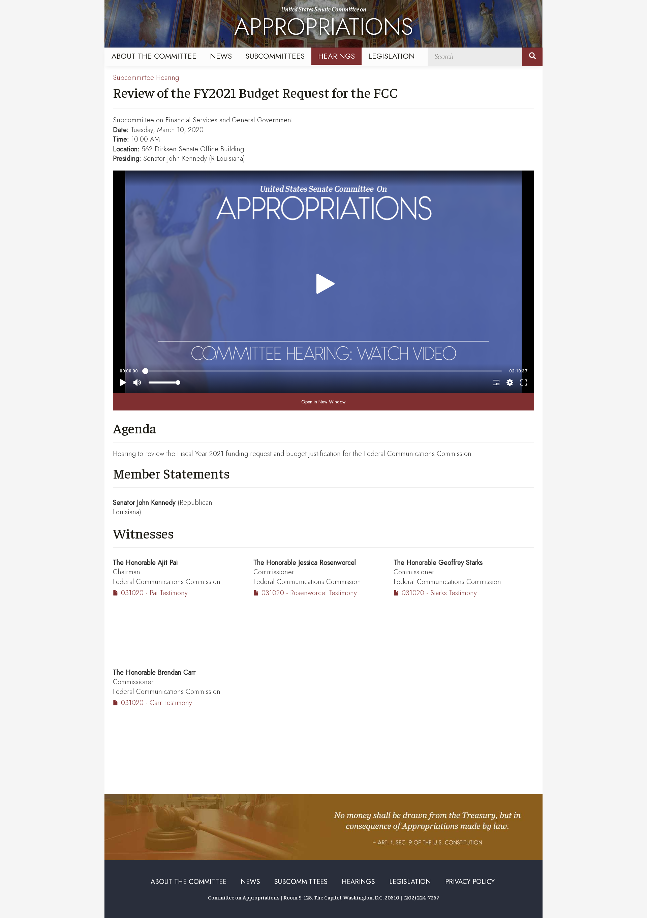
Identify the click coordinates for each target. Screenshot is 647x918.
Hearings (336, 56)
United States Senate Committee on (323, 24)
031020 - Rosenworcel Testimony (309, 593)
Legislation (391, 56)
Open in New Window (323, 401)
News (221, 56)
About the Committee (154, 56)
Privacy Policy (470, 882)
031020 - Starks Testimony (439, 593)
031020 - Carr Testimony (156, 703)
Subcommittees (275, 56)
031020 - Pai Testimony (154, 593)
